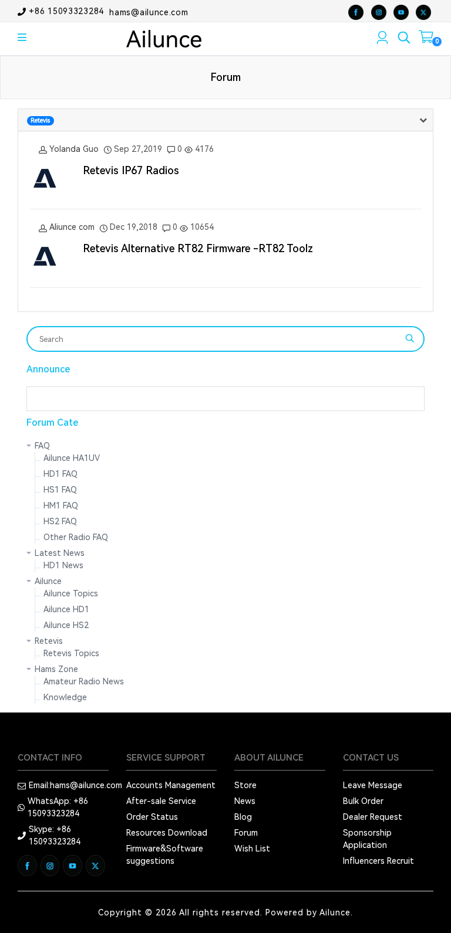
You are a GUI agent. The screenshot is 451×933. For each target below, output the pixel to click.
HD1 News (63, 565)
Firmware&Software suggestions (164, 855)
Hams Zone (56, 669)
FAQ (42, 445)
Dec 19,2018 (133, 227)
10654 (201, 227)
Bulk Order (363, 801)
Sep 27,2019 (138, 149)
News (244, 801)
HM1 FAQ (60, 505)
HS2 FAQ (60, 521)
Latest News (60, 553)
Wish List (252, 848)
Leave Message (372, 785)
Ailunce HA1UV (71, 458)
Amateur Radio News (83, 681)
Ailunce (48, 581)
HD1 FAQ (60, 474)
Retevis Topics (71, 653)
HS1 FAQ (60, 489)
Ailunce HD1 (66, 609)
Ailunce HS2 (66, 625)
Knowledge (65, 697)
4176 (203, 149)
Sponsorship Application (367, 839)
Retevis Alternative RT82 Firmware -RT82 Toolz (198, 248)
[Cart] (426, 39)
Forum (246, 832)
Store (245, 785)
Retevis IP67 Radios (131, 170)
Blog (243, 817)
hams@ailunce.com (148, 11)
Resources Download (166, 832)
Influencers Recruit (378, 861)
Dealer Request (372, 817)
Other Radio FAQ (75, 537)
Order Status (152, 817)
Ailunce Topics (70, 593)
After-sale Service (161, 801)
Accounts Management (171, 785)
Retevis (49, 641)
